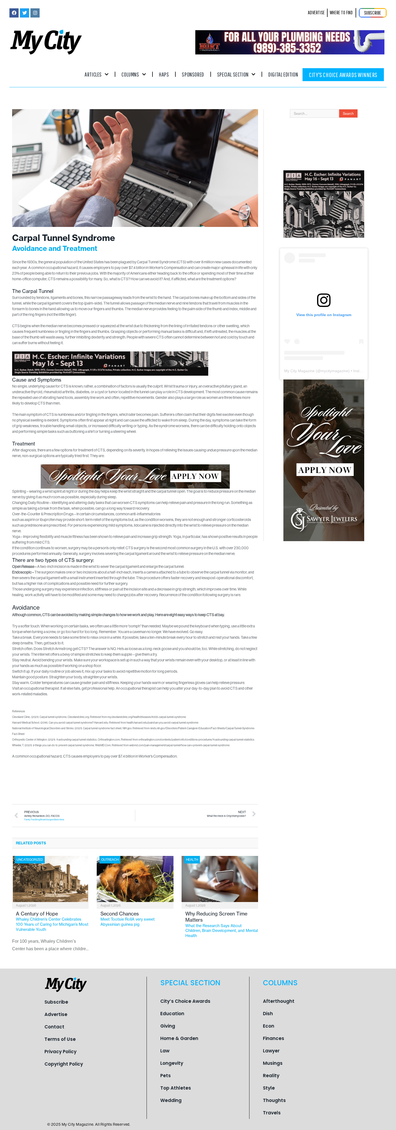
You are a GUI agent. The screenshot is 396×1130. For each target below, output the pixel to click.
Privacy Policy (60, 1051)
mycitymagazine (334, 371)
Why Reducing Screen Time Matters (221, 924)
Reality (271, 1075)
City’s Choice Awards (185, 1001)
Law (164, 1051)
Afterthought (278, 1001)
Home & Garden (179, 1038)
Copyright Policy (63, 1064)
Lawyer (271, 1051)
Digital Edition (283, 74)
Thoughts (274, 1100)
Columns (130, 74)
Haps (164, 74)
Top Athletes (175, 1088)
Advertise (55, 1014)
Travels (272, 1113)
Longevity (171, 1063)
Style (269, 1088)
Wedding (171, 1100)
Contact (54, 1027)
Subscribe (56, 1002)
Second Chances (127, 919)
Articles (93, 74)
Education (172, 1013)
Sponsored (193, 74)
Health (192, 860)
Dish (268, 1013)
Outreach (110, 860)
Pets (165, 1075)
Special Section (233, 74)
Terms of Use (60, 1039)
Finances (273, 1038)
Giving (167, 1026)
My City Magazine (299, 371)
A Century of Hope (52, 921)
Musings (273, 1063)
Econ (268, 1026)
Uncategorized (30, 860)
